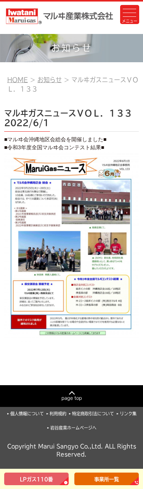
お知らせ (49, 80)
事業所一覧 (106, 479)
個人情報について (27, 414)
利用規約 (58, 414)
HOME (17, 80)
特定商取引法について (93, 414)
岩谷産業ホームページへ (73, 428)
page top (71, 398)
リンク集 (128, 414)
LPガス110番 (36, 479)
